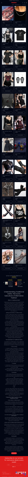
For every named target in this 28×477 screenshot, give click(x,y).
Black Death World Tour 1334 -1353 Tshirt (19, 44)
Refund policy (15, 476)
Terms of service (20, 476)
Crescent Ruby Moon (5, 109)
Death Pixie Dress (5, 153)
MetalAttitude (5, 476)
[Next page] (18, 272)
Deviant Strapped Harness (6, 175)
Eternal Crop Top (17, 220)
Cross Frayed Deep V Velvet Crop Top (7, 131)
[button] (2, 3)
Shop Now (14, 453)
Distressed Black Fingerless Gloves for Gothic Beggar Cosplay (20, 175)
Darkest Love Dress (17, 131)
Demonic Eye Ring (17, 153)
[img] (14, 277)
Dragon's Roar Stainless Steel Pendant (7, 198)
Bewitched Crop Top (5, 43)
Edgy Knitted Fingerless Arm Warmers (19, 198)
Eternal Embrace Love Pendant (7, 242)
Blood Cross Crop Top (6, 87)
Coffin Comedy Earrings (18, 87)
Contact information (10, 476)
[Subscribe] (20, 465)
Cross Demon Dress (18, 109)
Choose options (7, 47)
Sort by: (13, 4)
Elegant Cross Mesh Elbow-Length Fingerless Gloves (7, 220)
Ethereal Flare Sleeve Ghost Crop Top (19, 243)
